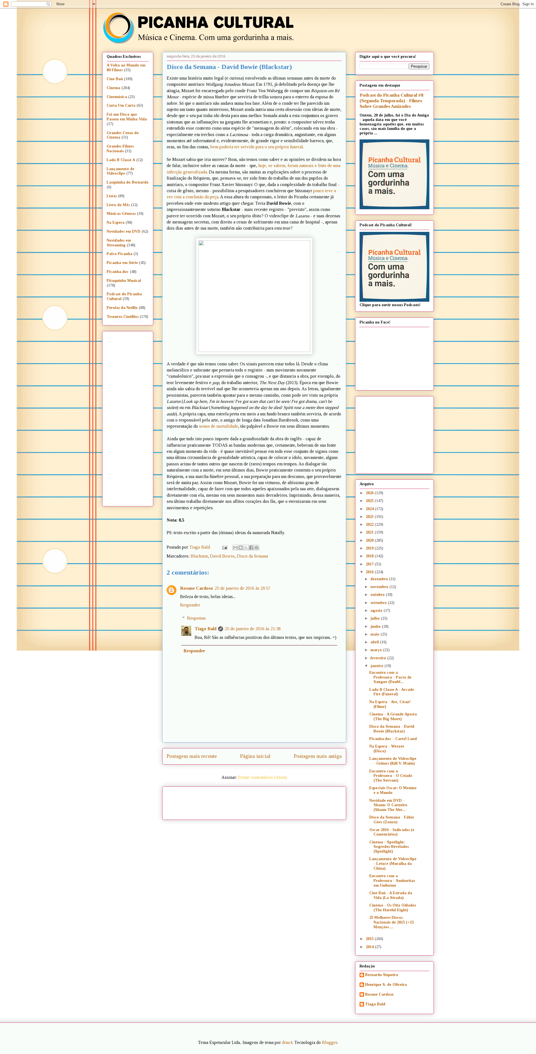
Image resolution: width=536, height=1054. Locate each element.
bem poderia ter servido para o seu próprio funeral (256, 146)
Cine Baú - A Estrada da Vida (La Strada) (390, 895)
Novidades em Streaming (119, 242)
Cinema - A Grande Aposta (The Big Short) (393, 716)
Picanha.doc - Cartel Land (393, 739)
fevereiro (378, 658)
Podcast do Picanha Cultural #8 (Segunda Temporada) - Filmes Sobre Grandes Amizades (391, 100)
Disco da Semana (252, 556)
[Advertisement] (302, 801)
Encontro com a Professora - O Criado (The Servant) (390, 776)
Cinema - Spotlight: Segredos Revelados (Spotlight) (389, 847)
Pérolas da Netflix (122, 308)
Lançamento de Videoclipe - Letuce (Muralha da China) (393, 863)
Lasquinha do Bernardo (128, 182)
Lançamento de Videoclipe (120, 171)
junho (376, 626)
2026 (370, 493)
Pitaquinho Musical (124, 281)
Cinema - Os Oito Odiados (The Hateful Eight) (392, 907)
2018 (370, 556)
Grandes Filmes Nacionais (120, 148)
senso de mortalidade (218, 426)
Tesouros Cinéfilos (122, 317)
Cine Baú (115, 79)
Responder (190, 605)
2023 (370, 517)
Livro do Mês (118, 205)
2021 (370, 532)
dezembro (379, 579)
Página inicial (255, 756)
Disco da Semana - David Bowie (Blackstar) (391, 728)
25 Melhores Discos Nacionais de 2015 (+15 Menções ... (391, 922)
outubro (378, 595)
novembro (379, 587)
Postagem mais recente (192, 756)
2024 (370, 509)
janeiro (377, 666)
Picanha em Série (122, 263)
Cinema (113, 88)
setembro (379, 603)
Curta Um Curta (121, 105)
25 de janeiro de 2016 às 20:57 (243, 588)
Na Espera (116, 222)
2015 (370, 939)
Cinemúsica (117, 97)
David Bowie (222, 556)
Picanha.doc (118, 272)
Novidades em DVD (123, 231)
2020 (370, 540)
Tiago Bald (205, 628)
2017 (370, 564)
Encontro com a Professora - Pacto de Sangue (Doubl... (390, 677)
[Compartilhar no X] (246, 547)
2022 (370, 524)
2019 (370, 548)
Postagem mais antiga (318, 756)
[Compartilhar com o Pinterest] (256, 547)
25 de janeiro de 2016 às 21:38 (253, 628)
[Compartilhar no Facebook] (251, 547)
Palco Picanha (119, 254)
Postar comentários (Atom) (262, 777)
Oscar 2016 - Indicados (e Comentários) (391, 832)
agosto (377, 610)
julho (375, 618)
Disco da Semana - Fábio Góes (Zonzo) (391, 819)
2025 (370, 501)
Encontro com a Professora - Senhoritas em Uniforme (392, 881)
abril (375, 642)
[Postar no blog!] (240, 547)
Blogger (329, 1042)
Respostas (196, 618)
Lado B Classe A (121, 160)
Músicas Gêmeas (121, 213)
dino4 (287, 1042)
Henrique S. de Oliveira (386, 984)
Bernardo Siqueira (381, 975)
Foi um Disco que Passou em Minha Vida (127, 116)
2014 (370, 947)
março (376, 650)
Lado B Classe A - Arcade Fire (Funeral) (391, 691)
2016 (370, 572)
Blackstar (199, 556)
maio (375, 634)
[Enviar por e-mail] (235, 547)
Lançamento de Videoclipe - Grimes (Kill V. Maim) (393, 760)
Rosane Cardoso (196, 588)
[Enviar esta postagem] (224, 547)
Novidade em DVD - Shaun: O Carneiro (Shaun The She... (388, 805)
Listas (112, 196)
